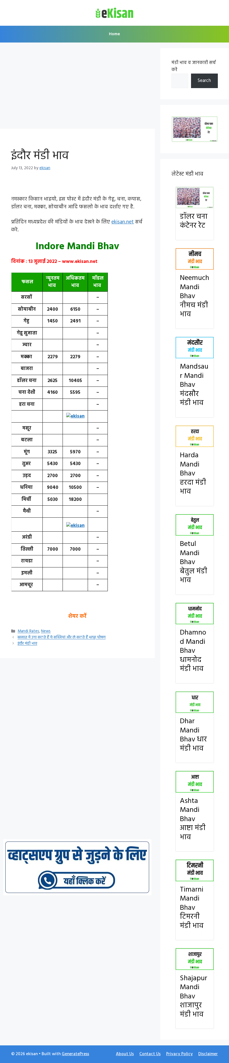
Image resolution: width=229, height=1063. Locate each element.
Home (114, 34)
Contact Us (150, 1054)
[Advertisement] (77, 87)
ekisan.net (122, 222)
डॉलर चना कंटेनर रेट (193, 221)
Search (204, 80)
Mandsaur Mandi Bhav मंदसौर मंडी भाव (194, 385)
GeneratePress (75, 1054)
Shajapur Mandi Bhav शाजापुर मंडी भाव (193, 996)
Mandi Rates (28, 631)
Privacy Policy (179, 1054)
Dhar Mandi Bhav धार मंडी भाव (193, 735)
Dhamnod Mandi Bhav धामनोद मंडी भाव (193, 651)
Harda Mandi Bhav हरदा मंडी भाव (193, 474)
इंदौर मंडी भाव (27, 644)
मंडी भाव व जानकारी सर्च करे (193, 66)
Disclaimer (208, 1054)
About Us (125, 1054)
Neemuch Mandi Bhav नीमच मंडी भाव (194, 296)
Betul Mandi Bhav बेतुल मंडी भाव (193, 562)
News (46, 631)
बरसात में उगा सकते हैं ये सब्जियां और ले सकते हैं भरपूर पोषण (62, 638)
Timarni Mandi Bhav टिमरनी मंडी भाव (192, 908)
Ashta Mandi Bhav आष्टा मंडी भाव (193, 819)
